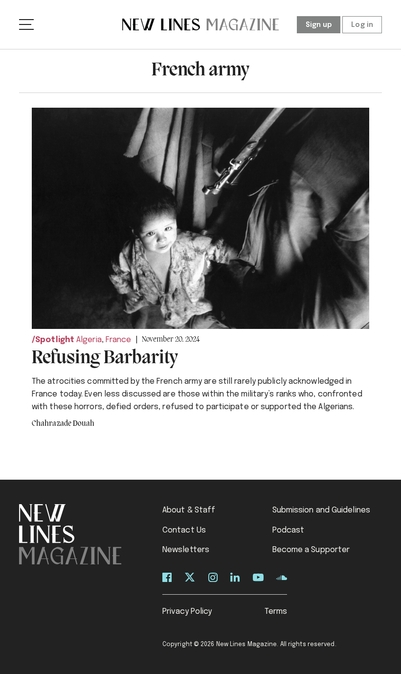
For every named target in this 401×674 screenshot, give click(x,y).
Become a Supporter (311, 550)
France (119, 340)
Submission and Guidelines (321, 510)
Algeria (89, 340)
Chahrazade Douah (63, 423)
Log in (362, 25)
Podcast (288, 530)
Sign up (319, 25)
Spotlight (54, 340)
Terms (276, 611)
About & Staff (188, 510)
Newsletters (185, 550)
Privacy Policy (187, 611)
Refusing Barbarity (105, 358)
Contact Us (184, 530)
